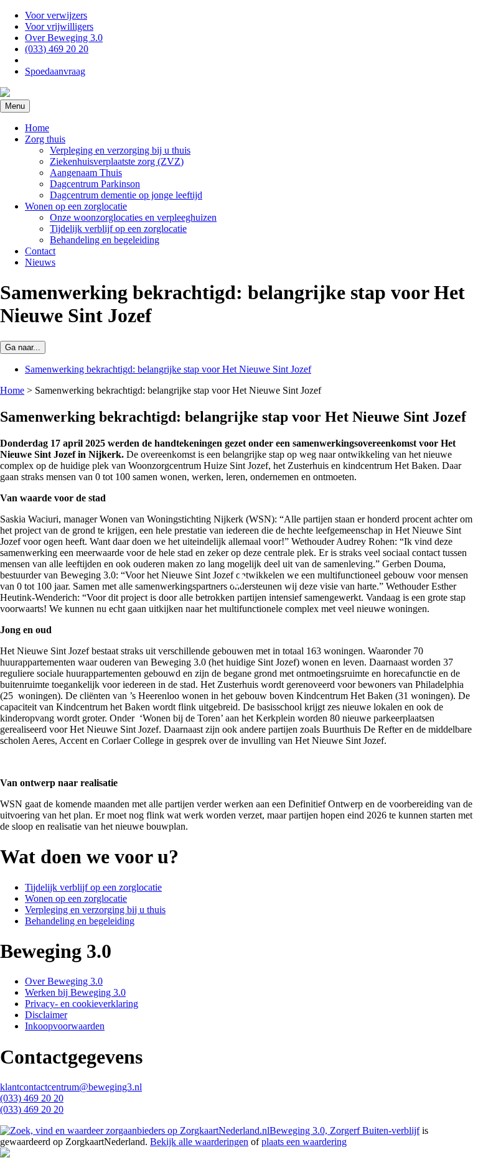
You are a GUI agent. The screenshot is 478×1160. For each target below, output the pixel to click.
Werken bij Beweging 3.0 (75, 992)
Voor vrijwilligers (59, 26)
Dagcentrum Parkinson (95, 184)
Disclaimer (46, 1014)
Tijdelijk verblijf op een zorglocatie (118, 228)
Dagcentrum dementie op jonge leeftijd (126, 195)
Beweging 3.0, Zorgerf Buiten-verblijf (344, 1130)
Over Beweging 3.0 (64, 37)
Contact (40, 251)
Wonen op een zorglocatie (76, 206)
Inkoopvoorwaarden (65, 1026)
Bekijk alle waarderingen (199, 1141)
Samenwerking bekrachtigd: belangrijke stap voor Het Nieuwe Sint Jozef (168, 369)
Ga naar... (22, 347)
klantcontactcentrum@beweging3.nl (71, 1087)
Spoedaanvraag (55, 71)
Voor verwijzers (56, 15)
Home (37, 128)
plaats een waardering (304, 1141)
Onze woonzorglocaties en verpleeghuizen (133, 217)
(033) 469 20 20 (56, 49)
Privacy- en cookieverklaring (81, 1003)
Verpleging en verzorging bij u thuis (120, 150)
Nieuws (40, 262)
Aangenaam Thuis (86, 172)
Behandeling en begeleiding (104, 239)
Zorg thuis (45, 139)
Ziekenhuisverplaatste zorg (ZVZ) (117, 161)
